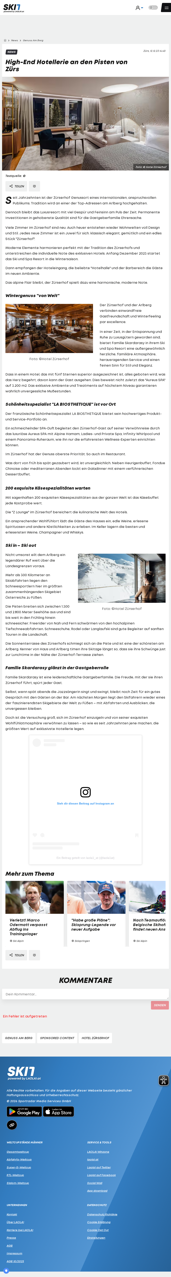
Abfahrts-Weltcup (19, 1159)
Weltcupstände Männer (25, 1142)
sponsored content (57, 1038)
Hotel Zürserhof (95, 1038)
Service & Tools (99, 1142)
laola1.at (92, 1159)
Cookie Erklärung (99, 1222)
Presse (11, 1237)
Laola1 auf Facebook (101, 1175)
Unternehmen (17, 1205)
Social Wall (94, 1183)
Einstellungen (96, 1237)
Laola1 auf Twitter (99, 1167)
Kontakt (12, 1214)
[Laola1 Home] (24, 1073)
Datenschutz (97, 1205)
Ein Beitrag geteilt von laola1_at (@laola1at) (85, 857)
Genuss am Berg (19, 1038)
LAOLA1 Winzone (98, 1151)
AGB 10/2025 (15, 1261)
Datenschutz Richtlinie (102, 1214)
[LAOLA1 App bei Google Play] (24, 1112)
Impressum (14, 1253)
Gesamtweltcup (18, 1151)
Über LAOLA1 (15, 1222)
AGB (10, 1245)
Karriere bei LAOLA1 (20, 1230)
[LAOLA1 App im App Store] (58, 1112)
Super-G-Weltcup (19, 1167)
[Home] (5, 40)
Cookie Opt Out (98, 1230)
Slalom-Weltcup (18, 1183)
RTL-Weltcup (15, 1175)
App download (97, 1190)
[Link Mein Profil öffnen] (138, 8)
